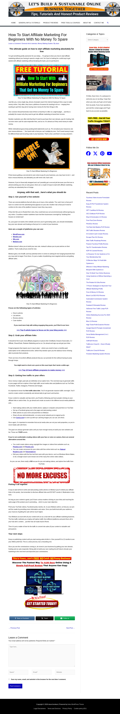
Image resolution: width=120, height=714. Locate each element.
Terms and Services (54, 708)
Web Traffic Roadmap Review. (96, 240)
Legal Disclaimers (40, 708)
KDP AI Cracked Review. (94, 250)
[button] (108, 23)
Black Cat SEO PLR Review (95, 295)
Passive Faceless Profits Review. (97, 244)
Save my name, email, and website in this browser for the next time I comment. (38, 679)
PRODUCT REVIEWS (50, 23)
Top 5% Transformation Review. (96, 247)
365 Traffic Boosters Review (95, 230)
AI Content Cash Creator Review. (97, 234)
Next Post (70, 628)
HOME (13, 23)
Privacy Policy (67, 708)
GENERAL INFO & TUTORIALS (29, 23)
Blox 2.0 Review (91, 321)
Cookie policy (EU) (80, 708)
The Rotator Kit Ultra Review (95, 282)
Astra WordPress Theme (76, 704)
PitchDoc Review (92, 224)
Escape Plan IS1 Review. (94, 237)
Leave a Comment (14, 43)
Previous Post (14, 628)
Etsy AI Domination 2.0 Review (96, 217)
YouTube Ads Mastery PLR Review (98, 227)
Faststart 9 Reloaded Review (96, 305)
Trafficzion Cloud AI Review (95, 350)
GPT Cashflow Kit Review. (95, 210)
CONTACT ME (99, 23)
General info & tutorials (29, 43)
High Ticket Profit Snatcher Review (97, 324)
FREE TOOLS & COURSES (70, 23)
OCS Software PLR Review (95, 213)
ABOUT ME (87, 23)
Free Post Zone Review (94, 220)
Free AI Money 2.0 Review (95, 292)
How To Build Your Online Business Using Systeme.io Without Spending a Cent (98, 276)
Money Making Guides (45, 43)
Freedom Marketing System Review (98, 354)
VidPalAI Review (92, 341)
